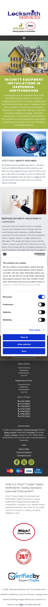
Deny (24, 351)
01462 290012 (25, 413)
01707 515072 (25, 416)
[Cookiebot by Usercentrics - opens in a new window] (34, 254)
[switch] (41, 305)
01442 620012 (25, 406)
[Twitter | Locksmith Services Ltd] (24, 462)
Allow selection (24, 344)
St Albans (19, 430)
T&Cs (21, 604)
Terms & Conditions (24, 452)
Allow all (24, 337)
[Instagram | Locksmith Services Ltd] (31, 462)
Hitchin (7, 435)
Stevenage (31, 432)
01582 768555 (25, 401)
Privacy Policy (24, 449)
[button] (24, 3)
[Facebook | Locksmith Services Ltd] (17, 462)
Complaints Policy (24, 455)
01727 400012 (25, 403)
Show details (34, 330)
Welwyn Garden (10, 432)
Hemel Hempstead (30, 430)
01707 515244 (25, 409)
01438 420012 (25, 411)
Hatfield (14, 435)
